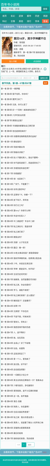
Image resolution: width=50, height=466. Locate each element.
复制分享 (44, 78)
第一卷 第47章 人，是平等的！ (14, 332)
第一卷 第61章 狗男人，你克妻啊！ (15, 406)
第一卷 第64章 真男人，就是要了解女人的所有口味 (22, 422)
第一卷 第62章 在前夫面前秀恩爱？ (15, 411)
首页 (4, 15)
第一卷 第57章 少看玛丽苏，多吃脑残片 (17, 385)
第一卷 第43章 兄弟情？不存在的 (14, 311)
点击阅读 (37, 61)
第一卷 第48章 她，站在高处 (13, 337)
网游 (45, 15)
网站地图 (25, 462)
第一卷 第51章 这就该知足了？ (14, 353)
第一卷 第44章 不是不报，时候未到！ (16, 316)
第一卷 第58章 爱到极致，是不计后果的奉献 (19, 390)
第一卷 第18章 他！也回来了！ (14, 178)
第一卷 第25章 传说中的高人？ (14, 215)
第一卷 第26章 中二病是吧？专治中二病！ (18, 221)
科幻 (4, 21)
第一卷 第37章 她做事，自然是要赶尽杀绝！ (19, 279)
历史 (37, 15)
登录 (45, 21)
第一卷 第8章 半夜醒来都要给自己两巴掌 (18, 125)
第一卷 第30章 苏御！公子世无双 (14, 242)
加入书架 (13, 61)
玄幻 (13, 15)
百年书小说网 (10, 4)
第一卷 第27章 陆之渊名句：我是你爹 (16, 226)
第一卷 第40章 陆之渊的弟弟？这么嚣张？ (18, 295)
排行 (29, 21)
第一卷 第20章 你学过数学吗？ (14, 189)
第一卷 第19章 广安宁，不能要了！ (15, 184)
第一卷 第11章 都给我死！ (12, 141)
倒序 (45, 83)
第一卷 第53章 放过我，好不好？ (14, 364)
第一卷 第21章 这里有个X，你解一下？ (17, 194)
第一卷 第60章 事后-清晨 (11, 401)
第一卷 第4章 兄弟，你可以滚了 (14, 104)
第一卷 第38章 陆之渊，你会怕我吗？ (16, 284)
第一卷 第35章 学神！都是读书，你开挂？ (18, 268)
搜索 (45, 8)
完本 (37, 21)
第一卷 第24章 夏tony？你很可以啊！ (16, 210)
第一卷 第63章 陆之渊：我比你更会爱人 (17, 417)
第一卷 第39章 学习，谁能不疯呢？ (15, 290)
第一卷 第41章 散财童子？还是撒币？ (16, 300)
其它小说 (19, 33)
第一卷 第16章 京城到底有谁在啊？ (15, 168)
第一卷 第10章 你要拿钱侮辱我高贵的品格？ (19, 136)
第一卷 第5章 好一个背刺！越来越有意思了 (19, 109)
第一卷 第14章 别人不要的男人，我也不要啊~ (20, 157)
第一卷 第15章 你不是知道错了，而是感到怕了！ (21, 162)
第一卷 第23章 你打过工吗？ (13, 205)
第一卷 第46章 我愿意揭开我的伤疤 (15, 327)
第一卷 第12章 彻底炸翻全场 (13, 146)
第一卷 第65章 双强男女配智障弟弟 (15, 427)
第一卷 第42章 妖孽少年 (11, 305)
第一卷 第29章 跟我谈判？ (12, 237)
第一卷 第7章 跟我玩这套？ (12, 120)
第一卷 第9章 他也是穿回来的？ (14, 131)
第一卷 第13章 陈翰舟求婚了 (13, 152)
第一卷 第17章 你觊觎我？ (12, 173)
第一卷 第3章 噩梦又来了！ (12, 99)
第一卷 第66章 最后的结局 (12, 433)
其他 (21, 21)
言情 (13, 21)
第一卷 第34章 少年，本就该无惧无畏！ (17, 263)
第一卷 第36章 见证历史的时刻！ (14, 274)
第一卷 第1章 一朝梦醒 (10, 88)
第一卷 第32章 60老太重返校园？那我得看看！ (20, 252)
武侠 (21, 15)
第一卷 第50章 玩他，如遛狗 (13, 348)
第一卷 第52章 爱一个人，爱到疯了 (15, 358)
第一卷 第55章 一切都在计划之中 (14, 374)
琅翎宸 (22, 42)
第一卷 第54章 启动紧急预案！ (14, 369)
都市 (29, 15)
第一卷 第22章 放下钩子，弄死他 (14, 199)
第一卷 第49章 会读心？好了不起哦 (15, 343)
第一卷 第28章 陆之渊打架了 (13, 231)
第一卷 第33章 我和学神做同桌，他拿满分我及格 (21, 258)
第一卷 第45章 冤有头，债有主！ (14, 321)
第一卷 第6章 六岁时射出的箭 (13, 115)
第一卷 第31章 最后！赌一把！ (14, 247)
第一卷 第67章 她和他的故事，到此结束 (17, 438)
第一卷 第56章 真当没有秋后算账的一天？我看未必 (22, 380)
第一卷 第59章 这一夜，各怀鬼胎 (14, 396)
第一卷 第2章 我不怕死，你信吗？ (15, 93)
